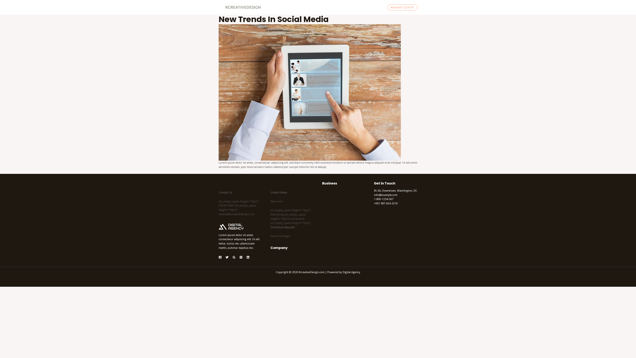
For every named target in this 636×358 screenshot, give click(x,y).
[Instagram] (240, 257)
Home (334, 7)
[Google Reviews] (234, 257)
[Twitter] (227, 257)
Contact (376, 7)
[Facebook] (220, 257)
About (347, 7)
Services (361, 7)
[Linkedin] (247, 257)
